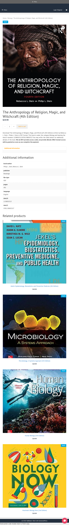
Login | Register (58, 10)
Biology (10, 18)
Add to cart (22, 126)
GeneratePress (43, 521)
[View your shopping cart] (66, 10)
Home (4, 18)
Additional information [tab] (12, 148)
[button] (63, 27)
